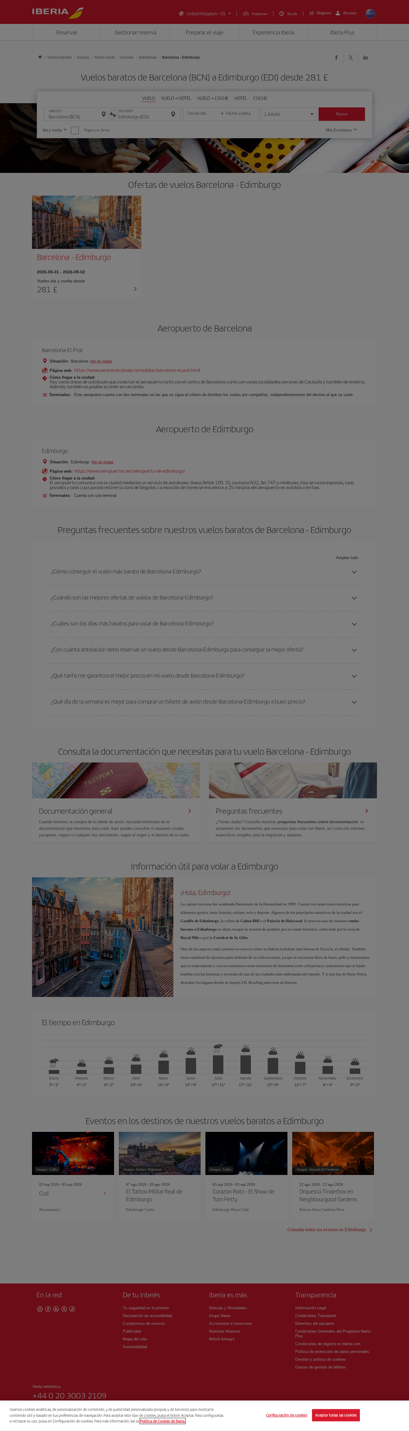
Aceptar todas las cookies (336, 1415)
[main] (204, 1415)
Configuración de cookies (286, 1415)
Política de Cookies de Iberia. (162, 1421)
